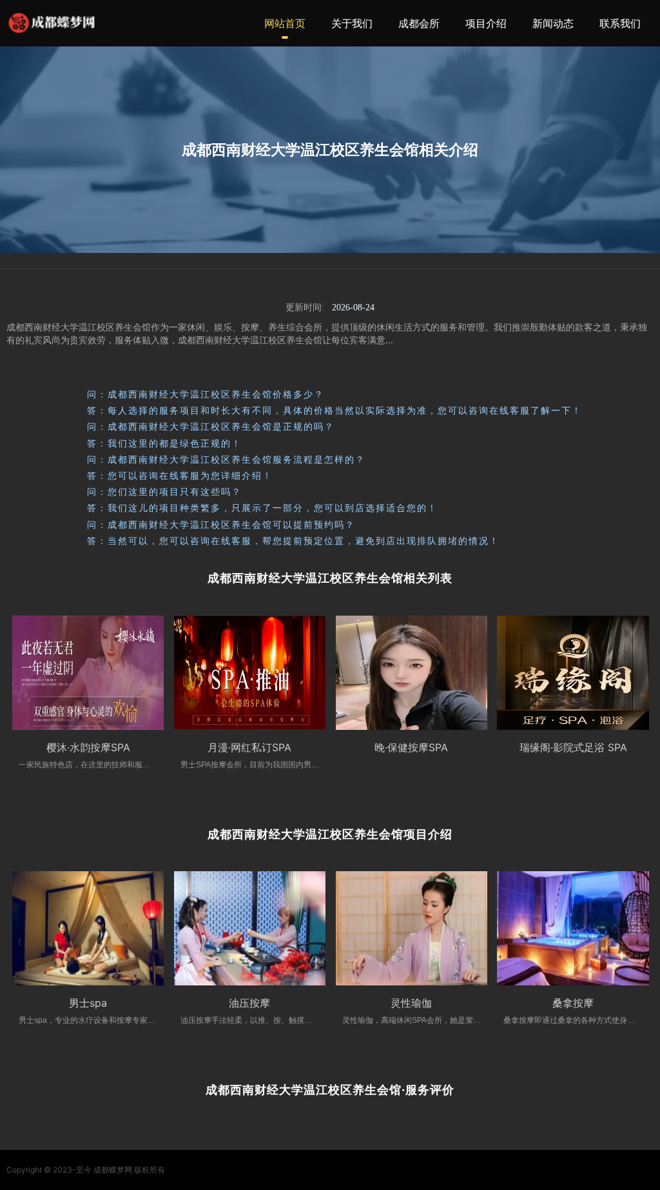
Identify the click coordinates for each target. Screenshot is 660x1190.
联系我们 (620, 23)
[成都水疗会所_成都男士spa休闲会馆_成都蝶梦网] (51, 23)
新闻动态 (553, 23)
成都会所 (419, 23)
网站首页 (285, 23)
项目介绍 (486, 23)
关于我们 (352, 23)
